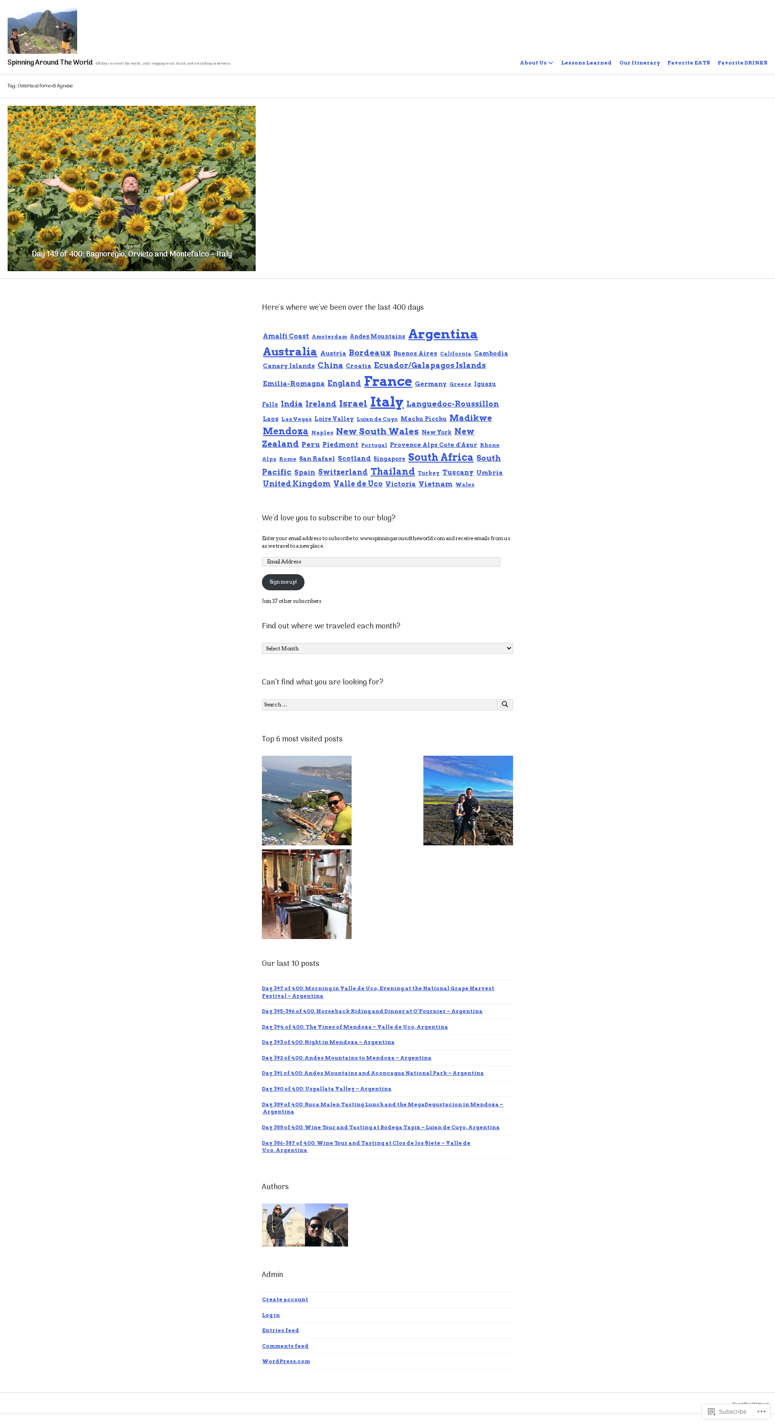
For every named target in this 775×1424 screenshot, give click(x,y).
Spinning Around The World (50, 63)
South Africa (441, 457)
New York (437, 432)
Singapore (389, 458)
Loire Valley (334, 419)
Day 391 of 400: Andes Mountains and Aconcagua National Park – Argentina (373, 1073)
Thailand (392, 471)
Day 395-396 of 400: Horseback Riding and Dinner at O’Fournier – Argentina (372, 1011)
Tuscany (458, 472)
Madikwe (470, 418)
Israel (353, 403)
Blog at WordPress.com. (751, 1403)
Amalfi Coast (286, 336)
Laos (271, 418)
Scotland (354, 458)
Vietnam (435, 484)
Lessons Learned (586, 63)
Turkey (429, 473)
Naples (322, 432)
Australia (290, 351)
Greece (460, 384)
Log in (271, 1315)
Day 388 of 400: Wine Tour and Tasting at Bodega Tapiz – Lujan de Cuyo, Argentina (381, 1127)
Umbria (489, 472)
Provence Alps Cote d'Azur (433, 444)
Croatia (358, 366)
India (292, 403)
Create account (285, 1299)
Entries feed (280, 1330)
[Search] (505, 705)
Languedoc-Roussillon (452, 403)
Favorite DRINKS (742, 63)
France (388, 381)
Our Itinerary (639, 63)
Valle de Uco (358, 484)
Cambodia (491, 353)
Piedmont (340, 444)
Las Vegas (296, 419)
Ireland (320, 403)
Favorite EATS (688, 63)
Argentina (443, 334)
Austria (333, 353)
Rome (287, 459)
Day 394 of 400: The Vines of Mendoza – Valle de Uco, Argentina (355, 1027)
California (455, 354)
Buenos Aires (415, 353)
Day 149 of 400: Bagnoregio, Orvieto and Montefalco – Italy (132, 254)
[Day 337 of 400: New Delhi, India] (307, 895)
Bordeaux (370, 352)
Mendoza (286, 431)
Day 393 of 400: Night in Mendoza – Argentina (328, 1042)
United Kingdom (297, 483)
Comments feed (285, 1346)
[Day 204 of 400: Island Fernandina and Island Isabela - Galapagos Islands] (468, 802)
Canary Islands (289, 365)
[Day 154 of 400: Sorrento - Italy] (307, 802)
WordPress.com (286, 1361)
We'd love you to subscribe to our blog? (329, 518)
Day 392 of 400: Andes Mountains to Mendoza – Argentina (346, 1058)
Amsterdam (329, 336)
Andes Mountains (377, 336)
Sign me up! (283, 582)
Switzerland (343, 472)
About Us (533, 63)
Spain (304, 472)
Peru (310, 444)
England (344, 383)
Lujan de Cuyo (377, 419)
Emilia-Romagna (294, 384)
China (330, 365)
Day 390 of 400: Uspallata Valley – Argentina (327, 1089)
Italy (387, 401)
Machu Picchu (424, 419)
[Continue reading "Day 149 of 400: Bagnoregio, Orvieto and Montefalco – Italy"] (132, 188)
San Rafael (317, 458)
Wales (465, 484)
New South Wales (377, 431)
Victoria (400, 484)
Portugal (374, 445)
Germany (431, 383)
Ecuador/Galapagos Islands (430, 365)
